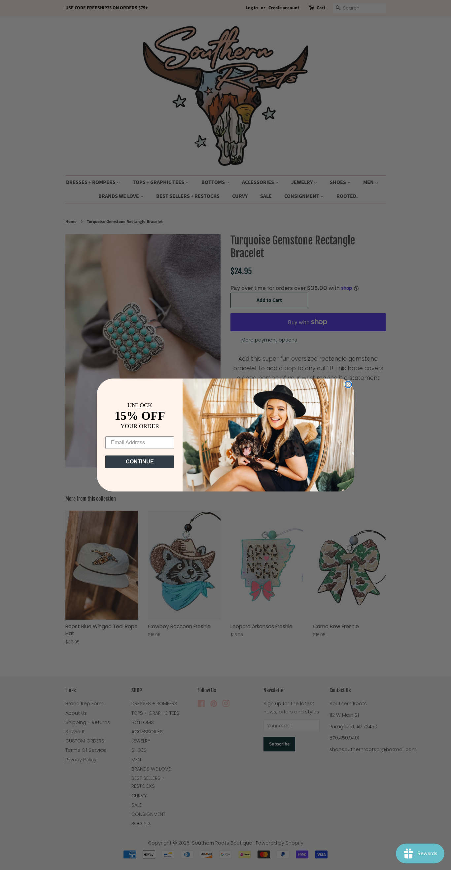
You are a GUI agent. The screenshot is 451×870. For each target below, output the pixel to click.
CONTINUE (140, 461)
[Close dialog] (348, 384)
